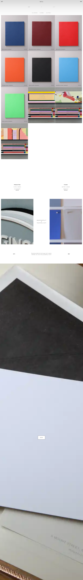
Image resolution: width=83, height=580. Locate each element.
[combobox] (34, 13)
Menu (41, 1)
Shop (41, 437)
